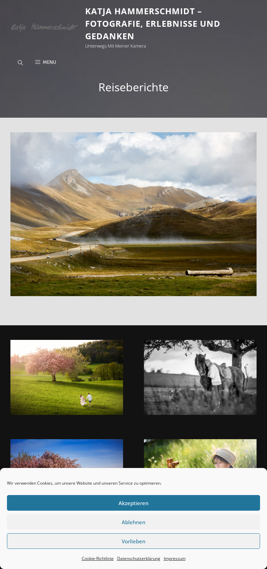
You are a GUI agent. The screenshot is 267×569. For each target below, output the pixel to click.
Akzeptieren (133, 503)
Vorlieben (133, 541)
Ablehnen (133, 522)
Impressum (175, 558)
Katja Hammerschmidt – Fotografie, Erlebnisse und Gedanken (152, 23)
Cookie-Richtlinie (98, 558)
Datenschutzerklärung (138, 558)
